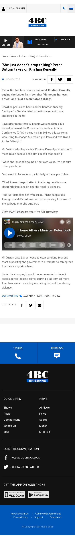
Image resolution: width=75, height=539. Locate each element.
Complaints (56, 517)
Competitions (12, 419)
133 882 (64, 8)
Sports (43, 419)
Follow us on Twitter (25, 467)
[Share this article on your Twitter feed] (60, 79)
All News (44, 407)
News (13, 56)
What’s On (10, 425)
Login (11, 8)
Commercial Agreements (48, 513)
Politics (23, 56)
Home (5, 56)
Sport (7, 431)
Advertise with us (20, 513)
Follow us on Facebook (25, 457)
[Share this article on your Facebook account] (52, 79)
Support (38, 517)
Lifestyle (44, 431)
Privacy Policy (20, 517)
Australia (28, 296)
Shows (8, 407)
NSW (47, 296)
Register (20, 8)
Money (43, 425)
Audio (7, 413)
